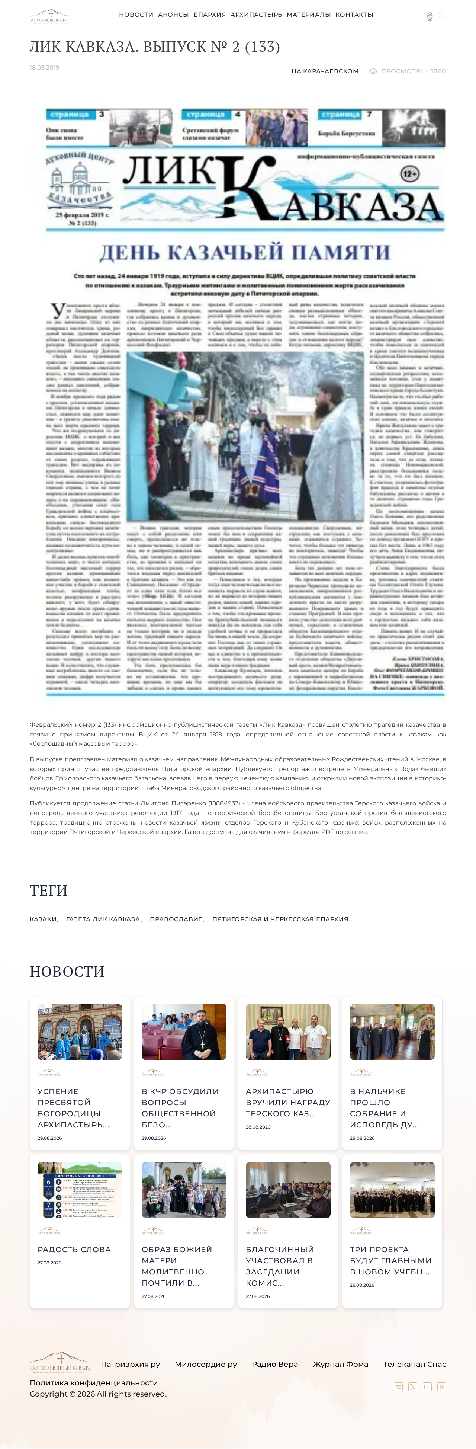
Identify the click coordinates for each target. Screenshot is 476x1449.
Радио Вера (275, 1364)
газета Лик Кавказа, (105, 919)
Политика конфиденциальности (94, 1382)
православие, (178, 919)
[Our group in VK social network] (399, 1388)
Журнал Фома (341, 1364)
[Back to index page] (50, 21)
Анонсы (173, 14)
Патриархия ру (130, 1364)
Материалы (309, 14)
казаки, (45, 919)
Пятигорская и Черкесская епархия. (281, 919)
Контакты (354, 14)
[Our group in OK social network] (441, 1388)
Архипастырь (256, 14)
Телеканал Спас (414, 1364)
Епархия (210, 14)
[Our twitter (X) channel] (413, 1388)
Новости (136, 14)
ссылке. (355, 831)
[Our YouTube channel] (428, 1388)
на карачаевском (325, 71)
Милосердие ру (206, 1364)
